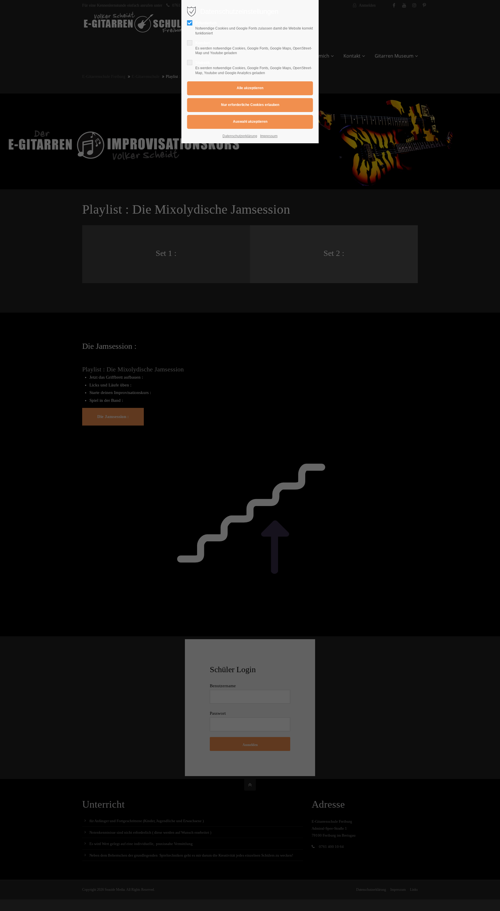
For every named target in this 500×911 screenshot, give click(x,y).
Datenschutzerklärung (240, 136)
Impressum (268, 136)
